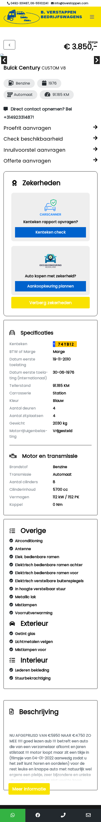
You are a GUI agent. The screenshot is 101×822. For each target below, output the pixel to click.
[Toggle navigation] (92, 16)
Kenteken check (50, 232)
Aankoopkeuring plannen (50, 286)
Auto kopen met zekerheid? (50, 276)
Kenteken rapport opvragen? (50, 222)
